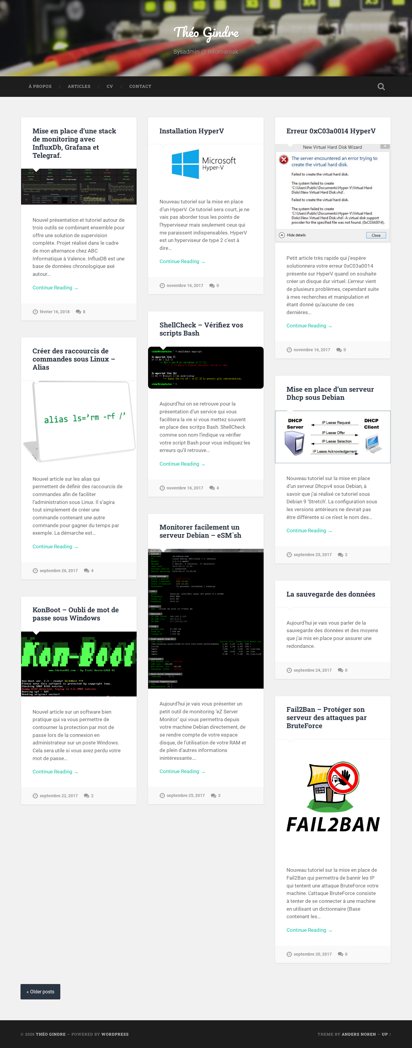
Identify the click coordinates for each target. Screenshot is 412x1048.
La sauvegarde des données (331, 593)
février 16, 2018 (55, 311)
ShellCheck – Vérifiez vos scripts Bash (201, 328)
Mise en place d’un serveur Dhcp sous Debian (330, 393)
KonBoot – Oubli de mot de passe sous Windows (76, 613)
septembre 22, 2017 (59, 795)
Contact (140, 86)
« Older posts (40, 992)
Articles (79, 86)
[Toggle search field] (381, 86)
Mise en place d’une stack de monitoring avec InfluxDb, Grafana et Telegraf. (74, 143)
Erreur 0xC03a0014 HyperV (331, 130)
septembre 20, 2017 (313, 954)
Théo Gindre (206, 32)
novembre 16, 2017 (185, 285)
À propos (40, 86)
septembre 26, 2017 (59, 570)
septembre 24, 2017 (313, 670)
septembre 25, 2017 (313, 554)
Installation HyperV (192, 130)
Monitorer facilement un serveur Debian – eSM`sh (200, 531)
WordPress (115, 1034)
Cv (110, 86)
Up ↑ (386, 1034)
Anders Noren (359, 1034)
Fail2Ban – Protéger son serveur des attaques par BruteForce (327, 717)
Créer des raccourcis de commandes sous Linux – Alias (74, 358)
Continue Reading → (56, 288)
